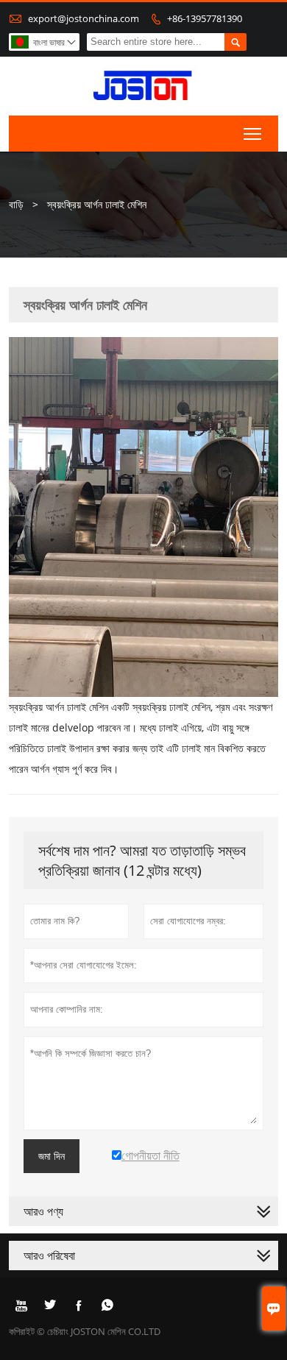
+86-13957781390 (204, 18)
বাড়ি (16, 204)
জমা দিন (51, 1156)
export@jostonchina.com (83, 18)
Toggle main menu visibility (252, 133)
